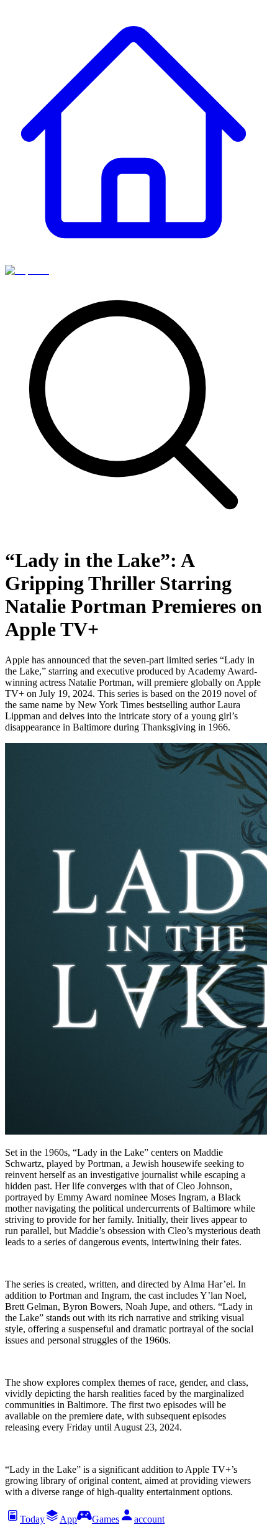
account (149, 1519)
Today (32, 1519)
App (68, 1519)
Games (105, 1519)
